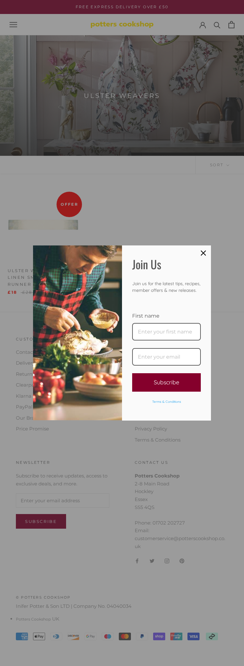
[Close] (203, 253)
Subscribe (166, 382)
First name (145, 316)
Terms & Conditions (166, 402)
